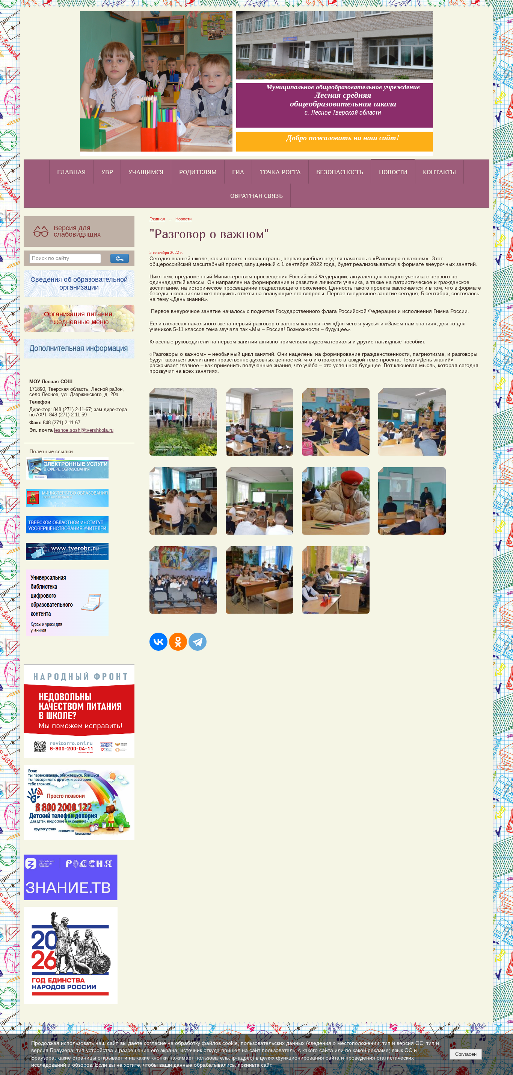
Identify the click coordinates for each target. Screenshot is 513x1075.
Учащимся (145, 172)
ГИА (238, 172)
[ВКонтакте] (158, 642)
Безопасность (339, 172)
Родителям (198, 172)
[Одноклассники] (178, 642)
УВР (107, 172)
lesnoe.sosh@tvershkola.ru (83, 430)
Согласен (466, 1054)
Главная (71, 172)
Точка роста (280, 172)
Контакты (439, 172)
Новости (393, 172)
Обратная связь (256, 195)
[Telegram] (198, 642)
